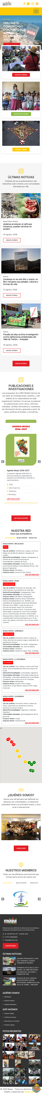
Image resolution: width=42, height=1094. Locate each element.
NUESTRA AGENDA (21, 75)
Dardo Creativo (31, 1092)
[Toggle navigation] (36, 11)
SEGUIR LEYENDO (12, 240)
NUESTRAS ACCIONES (21, 114)
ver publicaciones (21, 518)
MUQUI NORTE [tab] (10, 538)
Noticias (15, 221)
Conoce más (21, 848)
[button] (1, 32)
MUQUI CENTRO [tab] (22, 538)
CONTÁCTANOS (10, 946)
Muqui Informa (7, 221)
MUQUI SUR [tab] (33, 538)
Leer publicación (13, 499)
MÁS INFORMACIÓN (32, 574)
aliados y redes (21, 149)
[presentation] (2, 461)
